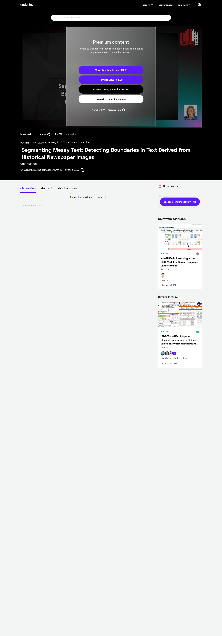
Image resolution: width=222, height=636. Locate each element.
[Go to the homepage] (26, 4)
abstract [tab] (46, 188)
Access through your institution (111, 89)
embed (70, 134)
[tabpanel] (88, 201)
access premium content (177, 201)
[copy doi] (84, 170)
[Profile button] (199, 4)
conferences (165, 4)
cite (56, 134)
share (43, 134)
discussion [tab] (28, 188)
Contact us (114, 109)
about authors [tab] (67, 188)
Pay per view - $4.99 (111, 79)
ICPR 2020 (179, 218)
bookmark (26, 134)
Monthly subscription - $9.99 (111, 70)
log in (81, 197)
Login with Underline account (111, 98)
